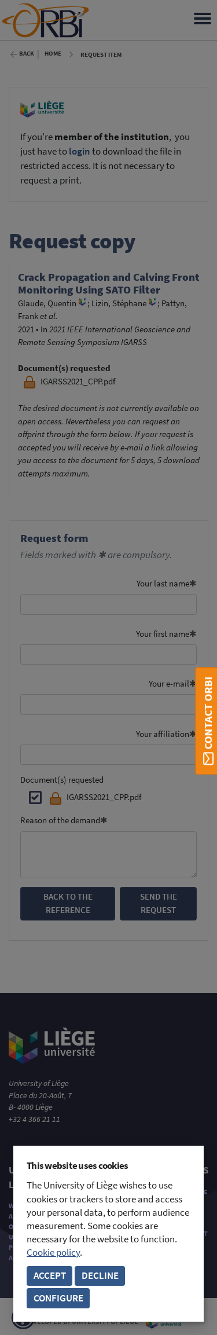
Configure (58, 1298)
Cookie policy (53, 1252)
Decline (100, 1276)
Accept (50, 1276)
